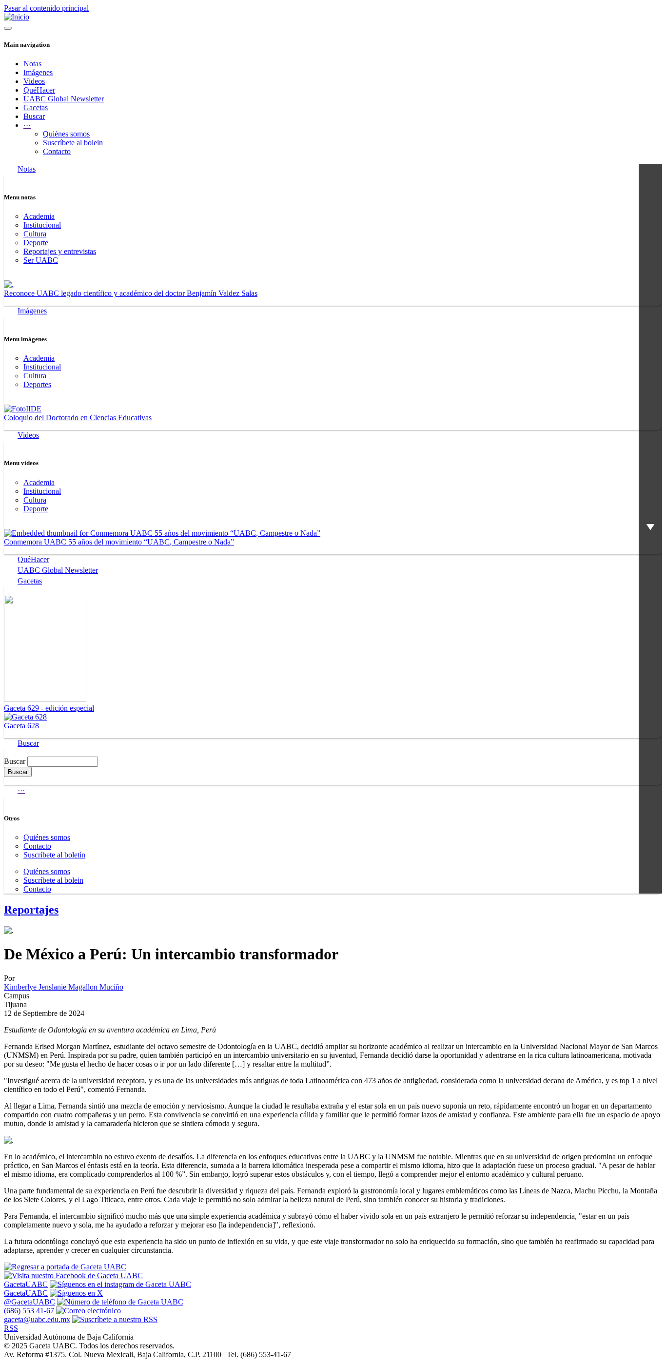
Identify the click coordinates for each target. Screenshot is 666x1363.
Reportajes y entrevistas (59, 251)
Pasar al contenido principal (46, 8)
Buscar (34, 116)
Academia (39, 216)
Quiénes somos (66, 134)
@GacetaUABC (29, 1302)
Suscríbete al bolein (73, 142)
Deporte (35, 242)
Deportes (37, 384)
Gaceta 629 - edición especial (49, 708)
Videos (34, 81)
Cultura (34, 234)
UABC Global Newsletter (63, 99)
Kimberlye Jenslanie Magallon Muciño (63, 987)
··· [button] (27, 125)
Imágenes (38, 72)
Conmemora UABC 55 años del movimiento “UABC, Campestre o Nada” (119, 542)
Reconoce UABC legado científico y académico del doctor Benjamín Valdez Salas (130, 293)
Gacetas (35, 107)
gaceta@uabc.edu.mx (37, 1319)
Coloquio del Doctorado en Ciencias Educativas (78, 417)
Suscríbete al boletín (54, 855)
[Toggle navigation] (8, 28)
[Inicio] (16, 17)
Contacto (57, 151)
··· (21, 790)
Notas (32, 63)
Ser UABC (40, 260)
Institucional (42, 225)
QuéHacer (39, 90)
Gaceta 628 (21, 725)
